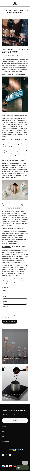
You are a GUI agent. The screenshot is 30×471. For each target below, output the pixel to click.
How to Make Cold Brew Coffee (11, 358)
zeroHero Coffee (8, 463)
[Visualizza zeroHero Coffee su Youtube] (10, 455)
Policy (3, 436)
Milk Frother (6, 247)
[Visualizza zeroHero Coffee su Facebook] (6, 455)
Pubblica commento (9, 321)
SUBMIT (15, 420)
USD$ (3, 460)
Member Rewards (5, 441)
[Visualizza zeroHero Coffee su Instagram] (3, 455)
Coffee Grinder (7, 228)
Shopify (19, 463)
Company (4, 426)
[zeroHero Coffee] (15, 3)
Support (3, 431)
